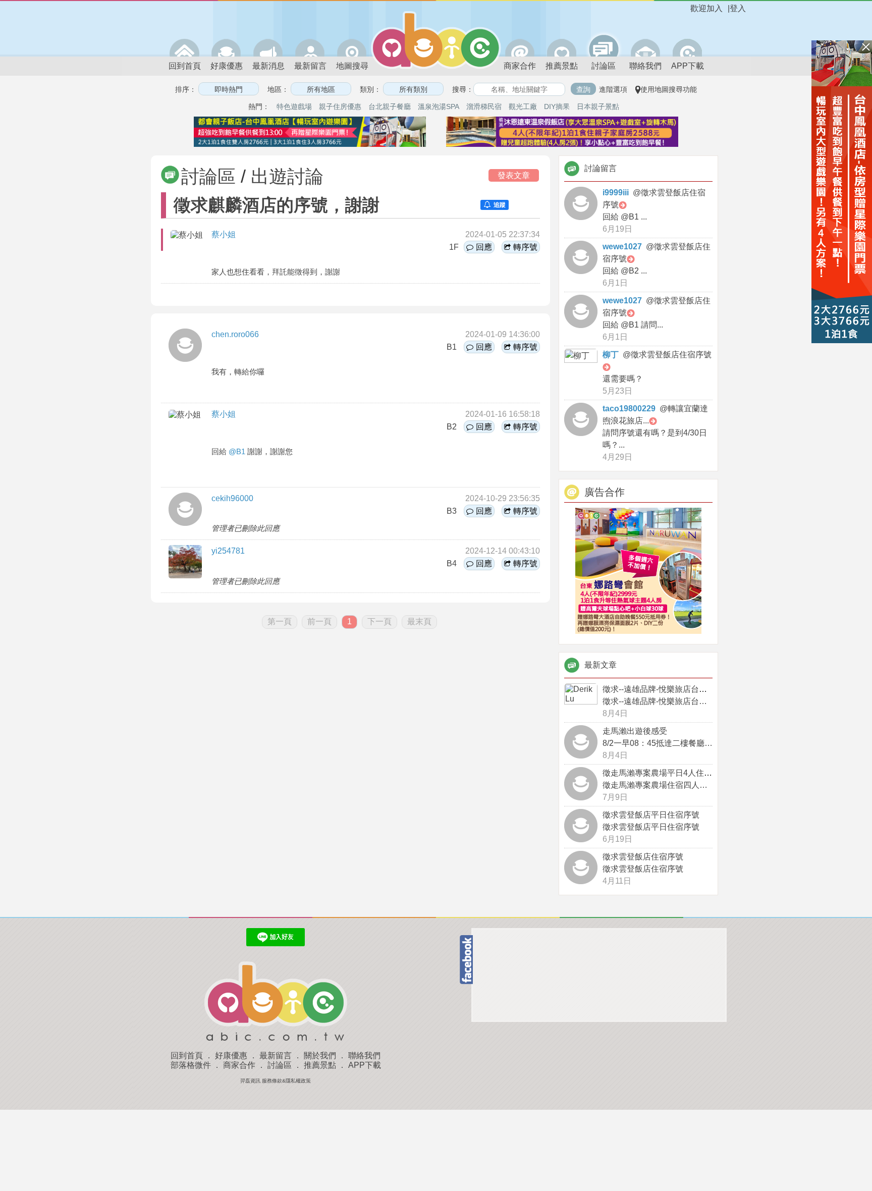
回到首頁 (185, 66)
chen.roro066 (235, 334)
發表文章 (514, 175)
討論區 (603, 66)
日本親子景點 (598, 106)
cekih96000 (232, 498)
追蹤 (500, 204)
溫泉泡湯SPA (438, 106)
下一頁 (379, 621)
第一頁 (279, 621)
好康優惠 (226, 66)
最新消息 (268, 66)
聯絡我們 (645, 66)
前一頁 (319, 621)
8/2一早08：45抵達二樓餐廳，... (661, 743)
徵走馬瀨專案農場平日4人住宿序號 (665, 773)
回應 (484, 247)
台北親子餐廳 (389, 106)
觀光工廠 (523, 106)
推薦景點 (562, 66)
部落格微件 (191, 1065)
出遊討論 (287, 176)
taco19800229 (629, 408)
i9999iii (616, 192)
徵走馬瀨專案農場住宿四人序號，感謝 (671, 785)
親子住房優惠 (340, 106)
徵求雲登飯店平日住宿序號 (651, 814)
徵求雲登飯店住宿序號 (643, 856)
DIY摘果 (557, 106)
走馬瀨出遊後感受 (635, 731)
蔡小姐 (223, 234)
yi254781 (228, 551)
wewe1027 (622, 246)
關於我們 (320, 1055)
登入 (738, 8)
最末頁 (419, 621)
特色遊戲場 (294, 106)
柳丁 (611, 354)
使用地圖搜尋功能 (668, 89)
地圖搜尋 (352, 66)
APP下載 (687, 66)
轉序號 (525, 247)
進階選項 (613, 89)
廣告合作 (604, 492)
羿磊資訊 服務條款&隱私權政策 (275, 1081)
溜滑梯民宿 (484, 106)
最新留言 (310, 66)
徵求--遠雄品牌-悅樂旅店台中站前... (666, 689)
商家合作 (520, 66)
